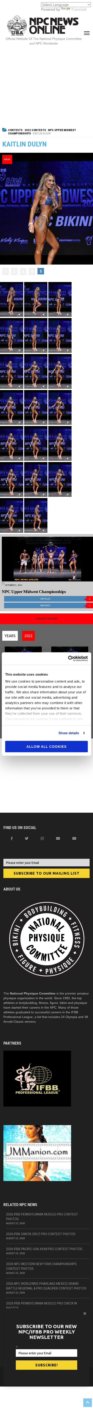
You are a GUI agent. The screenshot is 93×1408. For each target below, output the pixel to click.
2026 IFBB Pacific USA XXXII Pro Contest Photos (44, 1249)
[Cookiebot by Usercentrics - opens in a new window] (68, 659)
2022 (28, 636)
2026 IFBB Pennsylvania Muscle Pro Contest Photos (42, 1217)
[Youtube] (74, 838)
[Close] (84, 1313)
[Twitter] (26, 838)
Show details (68, 733)
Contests (15, 130)
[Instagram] (42, 838)
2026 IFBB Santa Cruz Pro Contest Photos (40, 1234)
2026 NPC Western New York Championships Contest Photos (41, 1266)
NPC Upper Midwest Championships (34, 591)
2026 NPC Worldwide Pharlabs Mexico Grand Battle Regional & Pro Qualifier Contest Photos (46, 1286)
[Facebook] (12, 838)
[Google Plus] (58, 838)
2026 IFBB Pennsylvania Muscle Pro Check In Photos (41, 1306)
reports (65, 605)
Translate (79, 9)
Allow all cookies (46, 746)
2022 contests (35, 130)
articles (65, 598)
